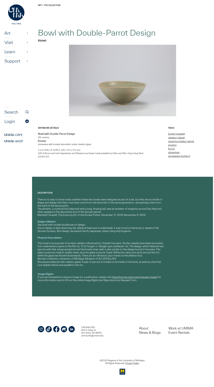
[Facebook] (56, 329)
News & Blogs (150, 332)
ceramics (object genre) (181, 141)
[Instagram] (41, 329)
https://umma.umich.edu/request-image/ (134, 277)
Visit (8, 42)
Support (12, 60)
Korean (42, 40)
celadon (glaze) (176, 137)
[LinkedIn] (72, 329)
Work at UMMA (180, 328)
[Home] (16, 14)
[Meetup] (64, 329)
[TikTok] (49, 329)
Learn (9, 51)
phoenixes (173, 152)
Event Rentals (179, 332)
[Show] (27, 33)
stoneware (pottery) (179, 156)
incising (172, 145)
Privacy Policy (132, 363)
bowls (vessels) (176, 133)
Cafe (13, 134)
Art (7, 33)
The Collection (52, 5)
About (143, 328)
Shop (13, 141)
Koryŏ (171, 148)
